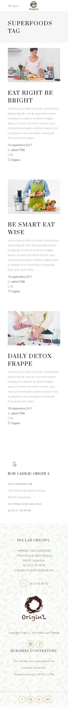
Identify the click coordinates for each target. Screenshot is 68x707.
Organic (15, 160)
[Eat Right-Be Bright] (34, 65)
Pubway (54, 632)
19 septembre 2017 (20, 145)
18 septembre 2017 (20, 408)
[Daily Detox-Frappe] (34, 328)
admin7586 (18, 150)
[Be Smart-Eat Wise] (34, 197)
